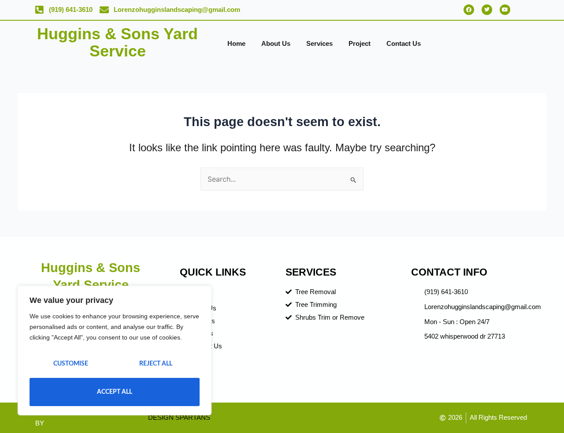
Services (319, 43)
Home (236, 43)
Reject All (155, 364)
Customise (70, 364)
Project (360, 43)
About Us (275, 43)
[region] (115, 350)
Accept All (114, 392)
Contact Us (403, 43)
